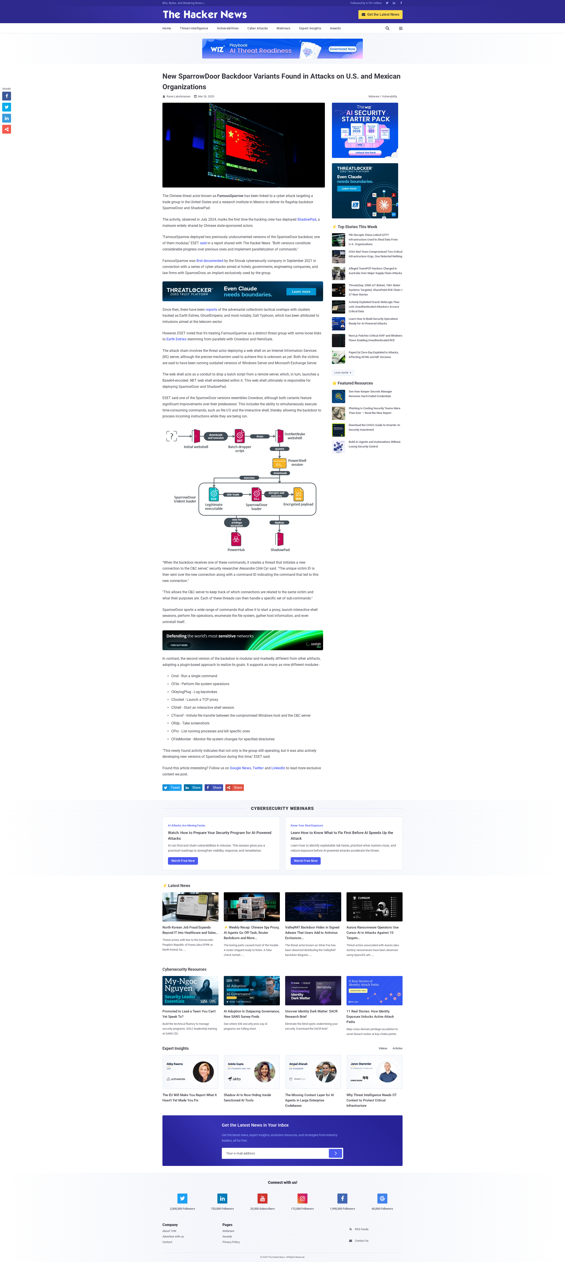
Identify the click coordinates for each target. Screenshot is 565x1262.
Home (166, 28)
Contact (167, 1242)
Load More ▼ (343, 372)
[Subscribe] (335, 1153)
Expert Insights (310, 28)
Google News (240, 768)
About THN (169, 1231)
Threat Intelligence (194, 28)
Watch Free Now (183, 860)
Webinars (283, 28)
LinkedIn (278, 768)
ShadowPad (306, 219)
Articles (398, 1048)
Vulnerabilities (228, 28)
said (203, 243)
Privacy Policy (231, 1242)
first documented (209, 261)
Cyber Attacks (257, 28)
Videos (383, 1048)
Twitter (258, 768)
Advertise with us (173, 1236)
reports (211, 309)
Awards (335, 28)
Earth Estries (176, 339)
